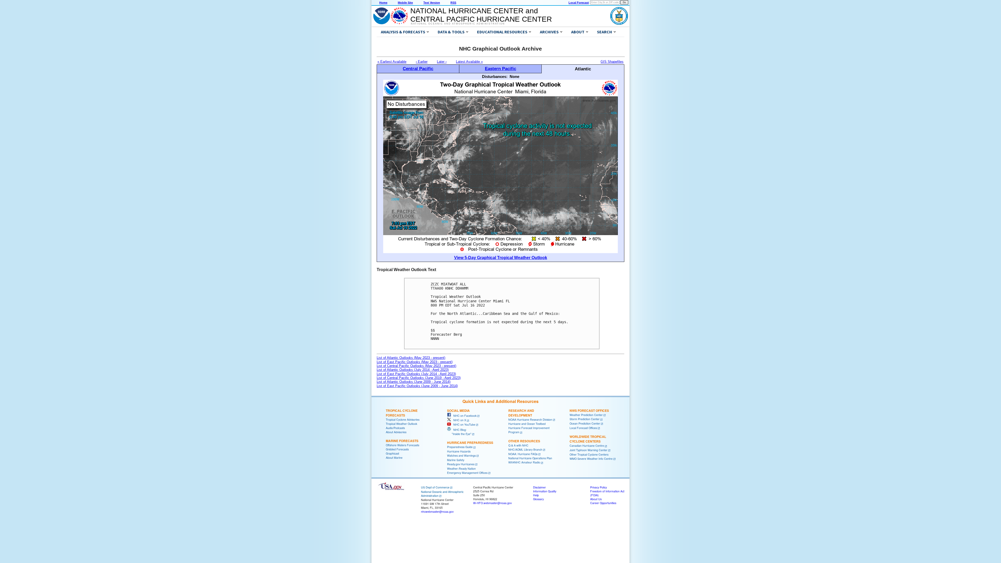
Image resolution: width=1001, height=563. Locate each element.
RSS (453, 2)
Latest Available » (469, 62)
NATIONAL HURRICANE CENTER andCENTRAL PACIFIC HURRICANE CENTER (481, 15)
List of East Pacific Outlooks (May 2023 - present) (415, 362)
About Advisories (396, 432)
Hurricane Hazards (459, 451)
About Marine (394, 458)
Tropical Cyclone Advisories (402, 419)
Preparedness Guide (460, 447)
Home (383, 2)
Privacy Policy (598, 487)
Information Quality (544, 491)
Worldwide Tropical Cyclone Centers (588, 439)
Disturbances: (495, 76)
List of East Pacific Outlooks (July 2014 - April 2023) (416, 374)
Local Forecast (579, 2)
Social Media (458, 410)
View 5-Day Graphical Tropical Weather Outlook (500, 257)
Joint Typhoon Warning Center (588, 450)
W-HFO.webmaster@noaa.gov (492, 503)
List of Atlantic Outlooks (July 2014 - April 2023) (413, 370)
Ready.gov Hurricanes (460, 464)
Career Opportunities (603, 503)
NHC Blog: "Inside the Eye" (459, 432)
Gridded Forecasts (397, 449)
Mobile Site (405, 2)
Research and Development (521, 413)
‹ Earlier (422, 62)
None (514, 76)
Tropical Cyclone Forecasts (402, 413)
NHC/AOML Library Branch (525, 449)
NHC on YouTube (463, 424)
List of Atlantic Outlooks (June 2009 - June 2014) (413, 382)
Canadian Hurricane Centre (587, 446)
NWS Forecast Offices (589, 410)
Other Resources (524, 441)
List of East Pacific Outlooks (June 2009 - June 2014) (417, 386)
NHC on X (458, 420)
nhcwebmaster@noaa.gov (437, 511)
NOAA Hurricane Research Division (530, 419)
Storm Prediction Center (585, 419)
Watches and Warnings (461, 455)
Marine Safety (455, 460)
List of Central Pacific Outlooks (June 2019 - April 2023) (419, 378)
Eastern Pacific (500, 68)
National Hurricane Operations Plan (530, 458)
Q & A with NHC (518, 445)
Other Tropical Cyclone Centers (589, 454)
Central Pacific (418, 68)
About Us (596, 499)
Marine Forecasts (402, 440)
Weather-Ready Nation (461, 468)
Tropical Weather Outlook (401, 424)
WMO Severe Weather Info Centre (591, 459)
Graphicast (392, 453)
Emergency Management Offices (467, 473)
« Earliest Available (391, 62)
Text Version (431, 2)
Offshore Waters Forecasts (402, 445)
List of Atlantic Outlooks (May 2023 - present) (411, 358)
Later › (442, 62)
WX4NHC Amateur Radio (524, 462)
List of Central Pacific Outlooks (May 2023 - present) (416, 366)
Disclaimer (539, 487)
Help (536, 495)
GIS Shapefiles (612, 62)
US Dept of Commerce (435, 487)
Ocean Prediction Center (585, 423)
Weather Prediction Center (586, 415)
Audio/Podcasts (395, 428)
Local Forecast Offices (583, 428)
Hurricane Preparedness (470, 442)
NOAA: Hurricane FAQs (523, 454)
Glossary (538, 499)
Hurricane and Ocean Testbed (527, 424)
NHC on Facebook (464, 416)
